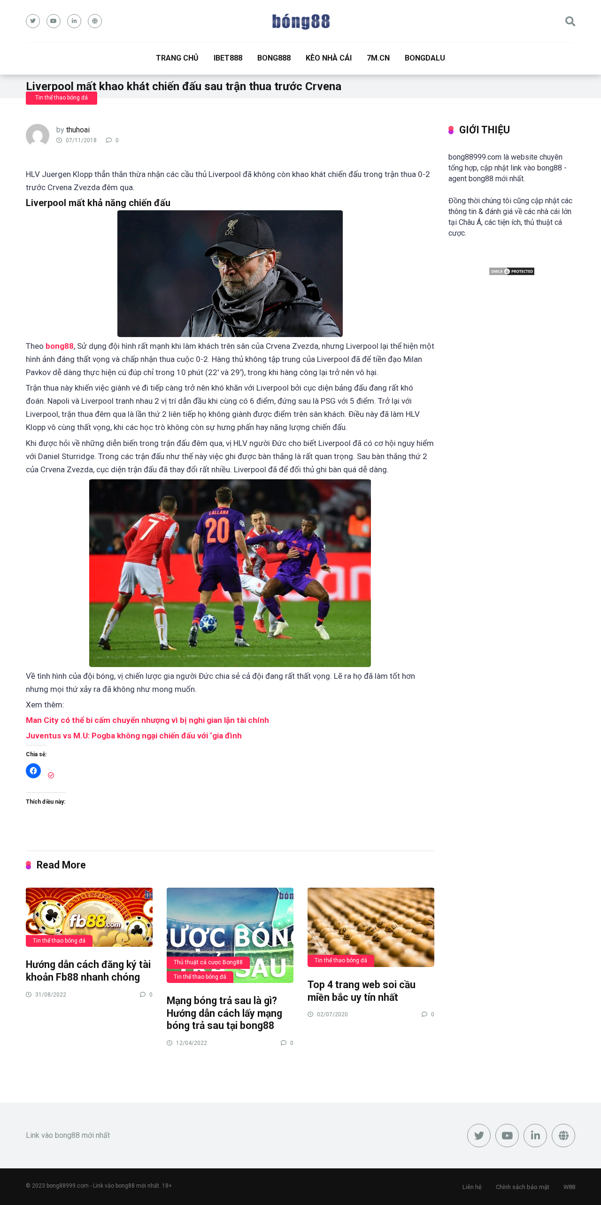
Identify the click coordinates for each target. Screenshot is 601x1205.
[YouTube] (53, 21)
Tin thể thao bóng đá (61, 97)
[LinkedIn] (74, 21)
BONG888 (274, 58)
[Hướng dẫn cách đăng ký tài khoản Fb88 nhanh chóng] (89, 917)
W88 (569, 1186)
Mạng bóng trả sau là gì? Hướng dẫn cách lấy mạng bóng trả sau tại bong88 (224, 1013)
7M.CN (378, 58)
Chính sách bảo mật (522, 1186)
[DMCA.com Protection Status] (511, 273)
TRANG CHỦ (177, 58)
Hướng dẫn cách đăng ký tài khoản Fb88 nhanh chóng (88, 971)
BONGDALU (425, 58)
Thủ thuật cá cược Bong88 (208, 962)
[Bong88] (300, 21)
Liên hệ (472, 1186)
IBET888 (228, 58)
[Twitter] (33, 21)
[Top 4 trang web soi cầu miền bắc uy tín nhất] (371, 927)
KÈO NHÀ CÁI (329, 58)
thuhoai (78, 129)
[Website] (95, 21)
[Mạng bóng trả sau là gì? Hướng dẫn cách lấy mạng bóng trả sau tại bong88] (230, 935)
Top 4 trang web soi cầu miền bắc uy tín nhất (362, 991)
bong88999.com (67, 1185)
